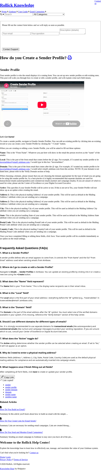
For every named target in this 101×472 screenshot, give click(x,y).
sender (8, 385)
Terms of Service (21, 459)
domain (8, 392)
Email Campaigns (37, 11)
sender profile (11, 387)
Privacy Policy (6, 459)
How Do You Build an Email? (12, 409)
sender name (10, 394)
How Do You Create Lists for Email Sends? (18, 421)
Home (4, 11)
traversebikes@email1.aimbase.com (15, 162)
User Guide (23, 11)
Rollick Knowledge (17, 5)
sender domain (11, 390)
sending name (11, 397)
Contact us (34, 453)
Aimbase (12, 11)
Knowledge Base (7, 469)
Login (8, 457)
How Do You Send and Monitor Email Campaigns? (21, 432)
